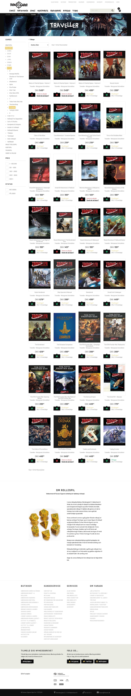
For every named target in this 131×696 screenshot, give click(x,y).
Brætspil (9, 45)
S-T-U (27, 14)
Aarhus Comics (26, 614)
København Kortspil (28, 600)
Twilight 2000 (14, 110)
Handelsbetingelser (51, 607)
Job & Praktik (95, 591)
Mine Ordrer (71, 602)
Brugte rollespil (50, 621)
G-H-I (9, 57)
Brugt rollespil (11, 145)
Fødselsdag (94, 609)
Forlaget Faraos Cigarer (99, 614)
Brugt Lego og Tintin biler (53, 618)
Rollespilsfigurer (12, 130)
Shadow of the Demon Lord (16, 78)
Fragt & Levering (50, 593)
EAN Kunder (48, 609)
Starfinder (12, 87)
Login (117, 2)
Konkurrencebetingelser (99, 607)
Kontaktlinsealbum (51, 639)
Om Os (92, 612)
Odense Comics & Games (29, 609)
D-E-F (9, 54)
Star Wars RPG (14, 93)
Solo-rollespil (11, 139)
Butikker (63, 2)
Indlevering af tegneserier (53, 612)
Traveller (33, 14)
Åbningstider (72, 2)
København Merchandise (29, 607)
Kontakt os (48, 591)
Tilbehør (10, 133)
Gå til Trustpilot (25, 674)
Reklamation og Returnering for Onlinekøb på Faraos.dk (53, 600)
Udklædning (56, 10)
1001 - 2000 (13, 171)
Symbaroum (13, 96)
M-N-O (9, 62)
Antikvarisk (22, 10)
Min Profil (70, 593)
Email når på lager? (43, 96)
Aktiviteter (25, 635)
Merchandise (43, 10)
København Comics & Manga (30, 591)
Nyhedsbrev (71, 605)
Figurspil (9, 150)
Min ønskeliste (109, 2)
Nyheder (66, 10)
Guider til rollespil (13, 127)
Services (72, 586)
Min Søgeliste (72, 600)
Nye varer (12, 190)
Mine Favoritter (72, 598)
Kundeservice (90, 2)
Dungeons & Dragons (14, 125)
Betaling (47, 596)
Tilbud (75, 10)
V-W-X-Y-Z (10, 116)
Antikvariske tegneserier (53, 614)
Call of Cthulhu (12, 122)
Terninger (10, 136)
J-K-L (9, 59)
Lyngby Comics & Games (29, 616)
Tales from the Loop (15, 102)
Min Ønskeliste (72, 596)
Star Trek (12, 90)
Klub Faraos (54, 2)
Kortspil (9, 147)
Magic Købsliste (49, 616)
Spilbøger (10, 142)
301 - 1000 (12, 168)
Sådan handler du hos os (53, 632)
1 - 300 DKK (13, 164)
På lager (12, 194)
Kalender (81, 2)
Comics (12, 10)
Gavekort (100, 2)
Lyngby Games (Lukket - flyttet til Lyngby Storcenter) (29, 625)
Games (14, 14)
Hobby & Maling (11, 153)
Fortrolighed (48, 605)
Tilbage (32, 39)
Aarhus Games (26, 612)
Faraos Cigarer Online (29, 632)
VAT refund (48, 635)
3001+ (11, 179)
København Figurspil (28, 598)
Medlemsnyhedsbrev (97, 621)
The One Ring (13, 105)
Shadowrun (13, 82)
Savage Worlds (14, 74)
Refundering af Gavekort (53, 637)
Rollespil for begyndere (14, 119)
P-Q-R (9, 65)
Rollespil (20, 14)
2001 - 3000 (13, 175)
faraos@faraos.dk (104, 692)
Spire (11, 84)
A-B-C (9, 51)
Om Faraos (96, 586)
